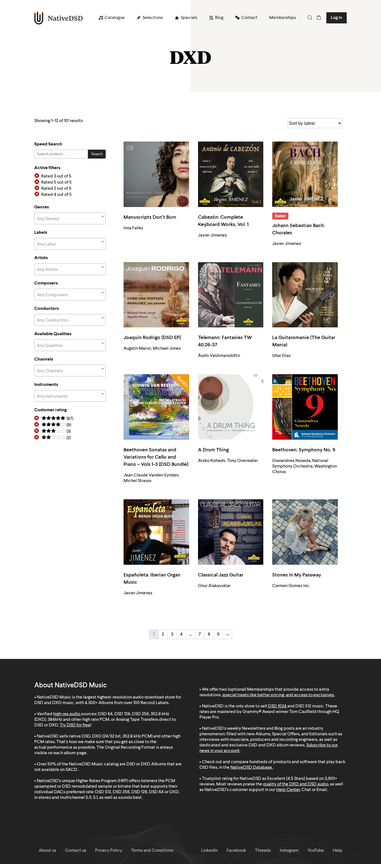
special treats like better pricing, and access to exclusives (278, 695)
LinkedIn (209, 850)
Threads (263, 850)
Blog (219, 18)
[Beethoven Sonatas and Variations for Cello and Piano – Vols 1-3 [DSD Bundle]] (156, 407)
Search (97, 154)
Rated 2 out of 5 (56, 188)
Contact (249, 18)
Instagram (289, 850)
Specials (189, 18)
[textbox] (70, 219)
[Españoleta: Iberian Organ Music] (156, 532)
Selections (153, 18)
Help (337, 850)
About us (47, 850)
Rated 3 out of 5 (56, 176)
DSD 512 (303, 706)
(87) (57, 419)
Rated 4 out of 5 (56, 195)
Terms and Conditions (152, 850)
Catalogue (115, 18)
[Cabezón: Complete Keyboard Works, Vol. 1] (231, 174)
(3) (56, 431)
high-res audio (66, 714)
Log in (336, 18)
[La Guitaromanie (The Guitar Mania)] (305, 295)
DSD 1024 (277, 706)
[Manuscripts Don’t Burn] (156, 174)
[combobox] (70, 218)
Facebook (236, 850)
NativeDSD (58, 18)
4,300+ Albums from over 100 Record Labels (126, 703)
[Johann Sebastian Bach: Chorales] (305, 174)
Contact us (75, 850)
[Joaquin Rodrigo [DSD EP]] (156, 295)
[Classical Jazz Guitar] (231, 532)
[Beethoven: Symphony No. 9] (305, 407)
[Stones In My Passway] (305, 532)
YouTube (315, 850)
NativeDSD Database (251, 767)
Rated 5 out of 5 (56, 182)
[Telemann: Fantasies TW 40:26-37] (231, 295)
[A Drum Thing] (231, 407)
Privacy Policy (108, 850)
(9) (56, 425)
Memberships (282, 18)
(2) (56, 438)
